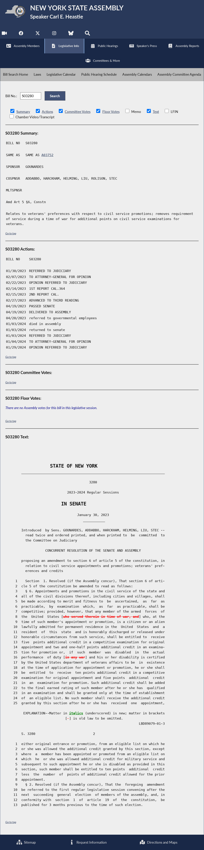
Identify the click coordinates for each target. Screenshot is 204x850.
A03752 (47, 155)
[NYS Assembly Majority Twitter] (37, 34)
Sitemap (29, 842)
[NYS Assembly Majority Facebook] (21, 34)
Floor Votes (111, 112)
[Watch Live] (4, 34)
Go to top (10, 233)
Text (156, 112)
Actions (47, 112)
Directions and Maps (161, 842)
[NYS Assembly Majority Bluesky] (70, 34)
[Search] (87, 34)
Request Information (91, 842)
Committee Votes (77, 112)
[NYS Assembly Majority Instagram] (54, 34)
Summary (23, 112)
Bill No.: (11, 96)
